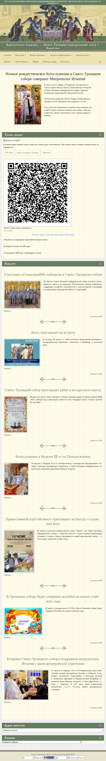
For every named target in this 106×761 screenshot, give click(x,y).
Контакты (64, 61)
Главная (7, 55)
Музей (7, 61)
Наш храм (20, 55)
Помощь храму (49, 61)
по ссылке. (8, 230)
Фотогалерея (21, 61)
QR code (9, 152)
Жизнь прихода (37, 55)
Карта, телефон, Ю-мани (27, 152)
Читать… (8, 310)
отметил (67, 686)
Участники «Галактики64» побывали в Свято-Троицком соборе (53, 274)
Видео (36, 61)
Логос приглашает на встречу (53, 332)
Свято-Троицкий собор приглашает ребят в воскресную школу (53, 390)
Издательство (82, 55)
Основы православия (60, 55)
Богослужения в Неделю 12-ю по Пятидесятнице (53, 457)
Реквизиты (47, 152)
